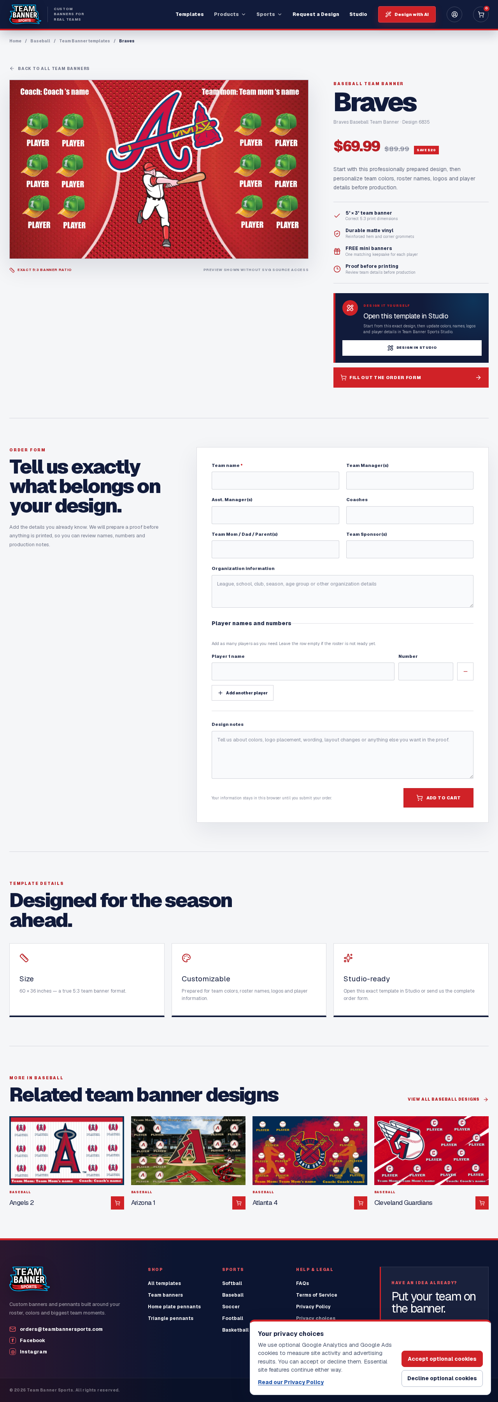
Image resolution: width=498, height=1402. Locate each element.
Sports (265, 14)
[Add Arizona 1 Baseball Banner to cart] (238, 1203)
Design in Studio (416, 347)
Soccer (231, 1307)
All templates (164, 1283)
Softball (232, 1283)
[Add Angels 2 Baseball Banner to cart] (117, 1203)
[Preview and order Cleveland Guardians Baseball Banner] (431, 1150)
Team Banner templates (84, 41)
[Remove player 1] (465, 671)
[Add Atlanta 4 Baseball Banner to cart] (360, 1203)
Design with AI (412, 14)
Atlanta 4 (265, 1202)
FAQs (302, 1283)
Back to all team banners (54, 68)
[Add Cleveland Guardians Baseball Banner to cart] (482, 1203)
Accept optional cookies (442, 1358)
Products (226, 14)
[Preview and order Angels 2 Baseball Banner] (66, 1150)
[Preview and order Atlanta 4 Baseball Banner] (310, 1150)
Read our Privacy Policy (291, 1382)
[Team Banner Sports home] (29, 1279)
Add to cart (443, 798)
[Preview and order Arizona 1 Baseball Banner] (188, 1150)
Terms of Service (316, 1295)
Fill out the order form (385, 377)
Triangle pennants (170, 1318)
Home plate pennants (174, 1307)
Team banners (165, 1295)
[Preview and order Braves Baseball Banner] (159, 169)
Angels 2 (21, 1202)
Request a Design (316, 14)
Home (15, 41)
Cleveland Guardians (403, 1202)
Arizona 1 (143, 1202)
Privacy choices (315, 1318)
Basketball (235, 1330)
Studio (358, 14)
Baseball (40, 41)
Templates (189, 14)
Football (232, 1318)
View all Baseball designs (444, 1099)
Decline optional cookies (442, 1378)
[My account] (454, 14)
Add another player (247, 693)
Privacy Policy (313, 1307)
